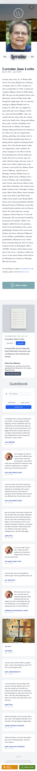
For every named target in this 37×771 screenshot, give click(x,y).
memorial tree (26, 268)
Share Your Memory (12, 374)
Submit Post (18, 407)
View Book (9, 343)
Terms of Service (24, 762)
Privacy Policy (13, 762)
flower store (25, 271)
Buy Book (21, 343)
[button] (18, 631)
